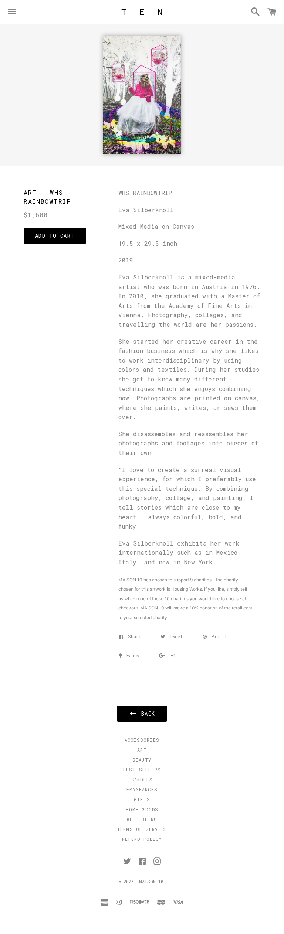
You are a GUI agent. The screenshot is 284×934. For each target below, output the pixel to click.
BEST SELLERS (142, 769)
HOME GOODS (142, 809)
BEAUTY (142, 760)
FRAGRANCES (142, 789)
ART (142, 750)
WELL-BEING (142, 819)
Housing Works (186, 589)
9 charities (201, 580)
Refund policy (142, 839)
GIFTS (142, 799)
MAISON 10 (151, 881)
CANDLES (142, 779)
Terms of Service (142, 829)
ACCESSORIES (142, 740)
